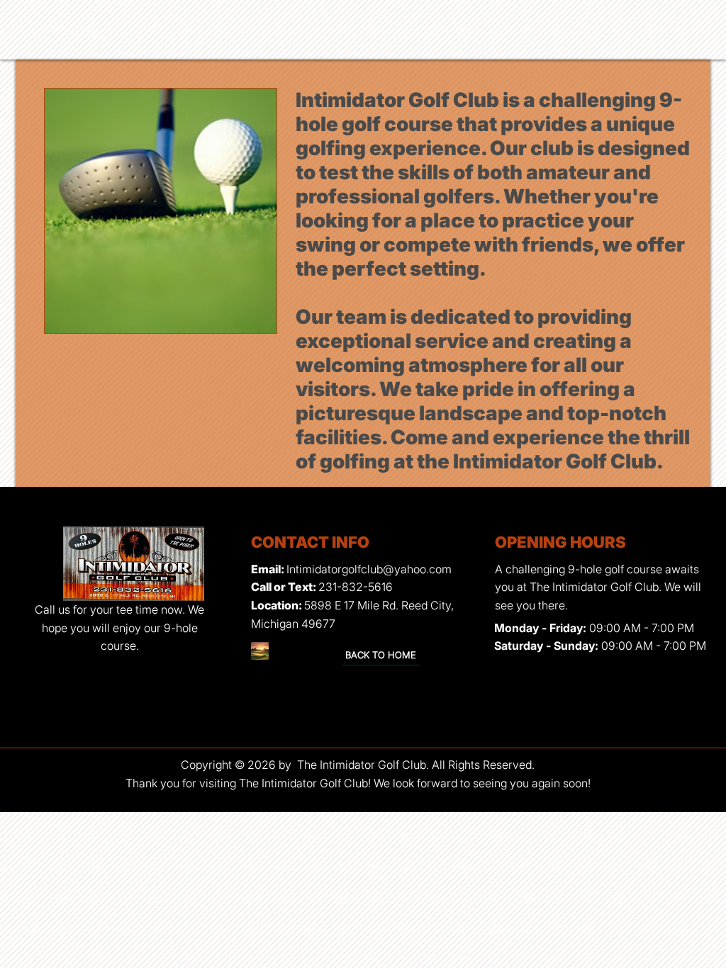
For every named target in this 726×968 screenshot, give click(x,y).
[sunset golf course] (260, 651)
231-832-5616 (355, 587)
